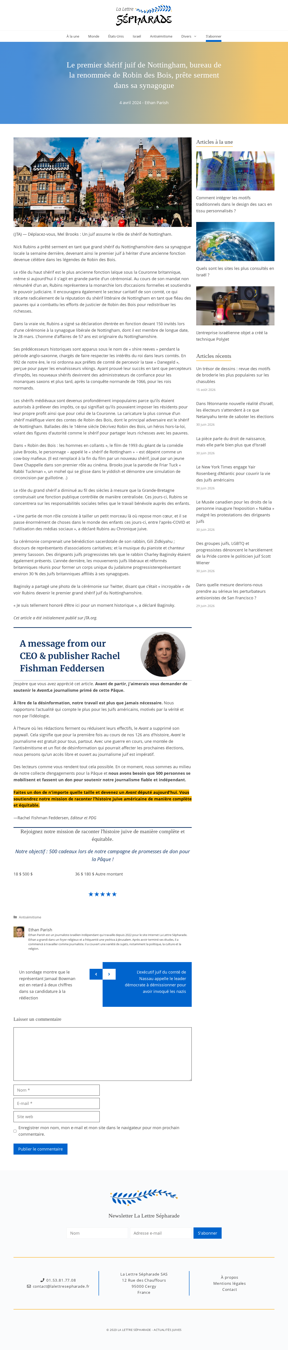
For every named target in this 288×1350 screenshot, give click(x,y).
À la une (73, 36)
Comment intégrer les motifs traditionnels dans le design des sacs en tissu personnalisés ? (234, 204)
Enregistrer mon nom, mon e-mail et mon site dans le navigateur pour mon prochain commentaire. (98, 1131)
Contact (229, 1289)
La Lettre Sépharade (134, 1330)
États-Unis (116, 36)
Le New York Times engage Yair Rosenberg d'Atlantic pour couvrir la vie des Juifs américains (233, 473)
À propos (229, 1277)
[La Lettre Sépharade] (144, 14)
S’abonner (213, 36)
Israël (137, 36)
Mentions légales (229, 1283)
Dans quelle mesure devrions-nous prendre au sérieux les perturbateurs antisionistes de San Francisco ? (231, 591)
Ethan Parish (157, 102)
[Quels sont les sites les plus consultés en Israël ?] (235, 258)
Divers (186, 36)
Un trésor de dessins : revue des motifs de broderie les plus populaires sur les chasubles (233, 375)
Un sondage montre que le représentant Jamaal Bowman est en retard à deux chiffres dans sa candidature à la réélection (47, 985)
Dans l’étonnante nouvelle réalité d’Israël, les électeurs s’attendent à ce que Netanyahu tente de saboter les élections (235, 410)
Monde (93, 36)
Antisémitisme (161, 36)
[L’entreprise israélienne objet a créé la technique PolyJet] (235, 322)
